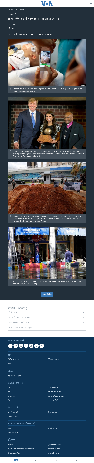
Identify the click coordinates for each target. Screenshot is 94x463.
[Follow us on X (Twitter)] (26, 346)
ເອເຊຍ (10, 392)
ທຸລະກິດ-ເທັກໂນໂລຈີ (54, 392)
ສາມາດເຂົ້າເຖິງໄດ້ (53, 453)
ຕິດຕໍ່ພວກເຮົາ (12, 416)
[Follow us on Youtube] (15, 346)
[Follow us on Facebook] (10, 346)
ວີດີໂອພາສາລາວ (13, 359)
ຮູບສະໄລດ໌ (12, 14)
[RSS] (31, 346)
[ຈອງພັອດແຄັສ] (41, 346)
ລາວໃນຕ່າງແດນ (53, 387)
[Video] (35, 460)
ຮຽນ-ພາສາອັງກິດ (53, 400)
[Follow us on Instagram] (21, 346)
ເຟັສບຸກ (10, 428)
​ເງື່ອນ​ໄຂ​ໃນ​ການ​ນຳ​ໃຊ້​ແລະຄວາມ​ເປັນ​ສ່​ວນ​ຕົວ (22, 449)
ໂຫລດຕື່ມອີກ (47, 294)
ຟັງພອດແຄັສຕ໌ (52, 412)
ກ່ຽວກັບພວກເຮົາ (13, 412)
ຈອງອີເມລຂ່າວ (52, 428)
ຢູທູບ (9, 364)
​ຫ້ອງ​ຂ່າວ (11, 444)
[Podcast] (36, 346)
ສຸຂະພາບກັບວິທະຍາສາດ (56, 396)
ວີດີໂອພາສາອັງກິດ (53, 359)
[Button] (11, 29)
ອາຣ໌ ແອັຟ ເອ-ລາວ (54, 449)
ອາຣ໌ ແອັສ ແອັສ (13, 432)
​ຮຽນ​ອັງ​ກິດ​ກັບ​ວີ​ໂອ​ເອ (54, 444)
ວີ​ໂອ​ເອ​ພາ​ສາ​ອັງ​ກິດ (14, 453)
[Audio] (56, 460)
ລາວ (9, 387)
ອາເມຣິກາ (11, 396)
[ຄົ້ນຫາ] (76, 460)
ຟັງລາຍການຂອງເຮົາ (14, 375)
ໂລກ (9, 400)
